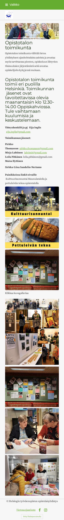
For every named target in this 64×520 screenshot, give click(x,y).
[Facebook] (39, 510)
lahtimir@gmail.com (35, 152)
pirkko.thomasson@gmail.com (36, 148)
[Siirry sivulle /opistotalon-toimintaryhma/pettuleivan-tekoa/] (32, 233)
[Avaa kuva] (32, 332)
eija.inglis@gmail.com (18, 131)
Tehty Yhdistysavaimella (32, 517)
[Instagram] (45, 510)
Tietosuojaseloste (26, 510)
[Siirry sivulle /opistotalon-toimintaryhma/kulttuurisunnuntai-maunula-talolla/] (32, 202)
